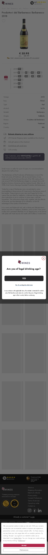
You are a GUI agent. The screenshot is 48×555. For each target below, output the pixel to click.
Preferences (24, 550)
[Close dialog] (43, 258)
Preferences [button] (21, 541)
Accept (24, 545)
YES (24, 278)
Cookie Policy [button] (17, 538)
